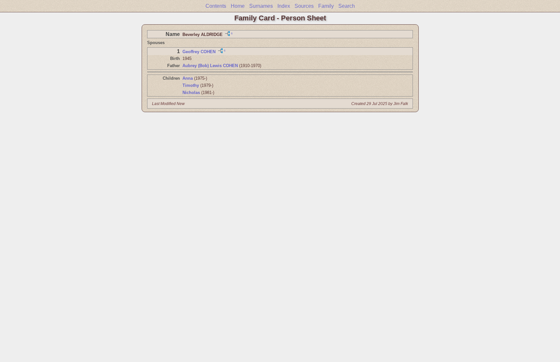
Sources (304, 6)
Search (346, 6)
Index (283, 6)
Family (326, 6)
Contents (215, 6)
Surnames (261, 6)
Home (238, 6)
